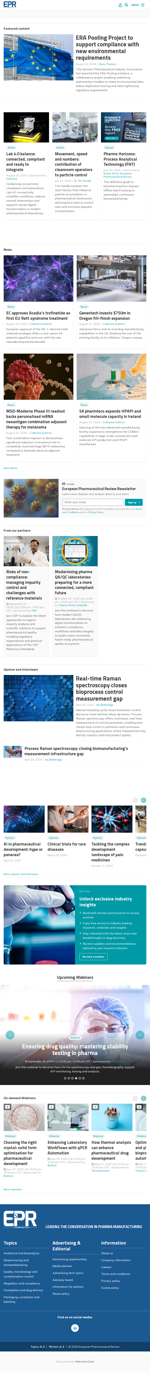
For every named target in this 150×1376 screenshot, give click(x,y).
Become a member (93, 957)
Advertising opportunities (69, 1259)
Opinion (9, 837)
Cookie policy (110, 1288)
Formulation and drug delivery (23, 1290)
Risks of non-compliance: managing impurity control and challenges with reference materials (24, 584)
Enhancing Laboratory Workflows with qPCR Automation (67, 1147)
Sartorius (11, 178)
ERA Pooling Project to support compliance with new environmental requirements (107, 47)
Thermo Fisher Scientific (73, 605)
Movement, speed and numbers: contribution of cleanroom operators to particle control (73, 164)
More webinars (13, 1189)
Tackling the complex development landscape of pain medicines (110, 852)
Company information (116, 1260)
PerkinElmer (118, 1061)
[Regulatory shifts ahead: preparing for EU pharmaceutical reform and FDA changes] (69, 1078)
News (11, 306)
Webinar (75, 1037)
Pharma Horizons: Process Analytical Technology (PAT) (120, 159)
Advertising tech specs (67, 1273)
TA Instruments (100, 1170)
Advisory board (62, 1280)
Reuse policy (61, 1293)
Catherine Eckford (40, 324)
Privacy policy (110, 1281)
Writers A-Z (56, 1346)
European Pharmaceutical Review (118, 175)
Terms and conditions (115, 1274)
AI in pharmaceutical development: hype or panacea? (23, 849)
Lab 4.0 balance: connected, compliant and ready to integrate (25, 162)
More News (10, 468)
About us (107, 1253)
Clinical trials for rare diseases (67, 846)
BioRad (52, 1165)
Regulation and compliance (22, 1283)
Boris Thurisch (108, 64)
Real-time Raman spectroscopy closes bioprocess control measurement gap (101, 688)
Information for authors (67, 1286)
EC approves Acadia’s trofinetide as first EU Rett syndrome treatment (38, 315)
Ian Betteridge (104, 704)
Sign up (132, 502)
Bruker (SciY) (111, 173)
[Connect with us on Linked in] (75, 1328)
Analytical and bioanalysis (21, 1253)
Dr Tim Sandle (82, 180)
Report (109, 147)
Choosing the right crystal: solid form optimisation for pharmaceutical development (20, 1153)
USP (34, 610)
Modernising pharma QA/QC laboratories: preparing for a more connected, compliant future (74, 582)
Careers (106, 1267)
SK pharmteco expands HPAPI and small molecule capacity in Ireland (110, 414)
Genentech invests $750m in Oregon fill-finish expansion (104, 315)
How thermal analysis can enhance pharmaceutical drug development (111, 1150)
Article (11, 147)
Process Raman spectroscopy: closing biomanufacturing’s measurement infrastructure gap (76, 751)
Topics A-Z (38, 1346)
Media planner (62, 1266)
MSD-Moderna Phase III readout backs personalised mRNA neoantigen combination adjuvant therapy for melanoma (36, 419)
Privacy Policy (96, 512)
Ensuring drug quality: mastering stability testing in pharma (75, 1050)
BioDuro (8, 1175)
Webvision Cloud (84, 1361)
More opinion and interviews (21, 874)
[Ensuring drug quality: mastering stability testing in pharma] (76, 1078)
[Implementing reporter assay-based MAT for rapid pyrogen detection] (65, 1078)
